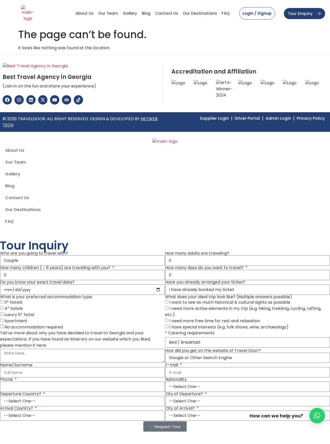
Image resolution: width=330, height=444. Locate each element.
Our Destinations (200, 13)
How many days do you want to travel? (205, 268)
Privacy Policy (311, 118)
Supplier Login (214, 118)
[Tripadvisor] (66, 99)
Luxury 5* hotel (19, 315)
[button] (317, 415)
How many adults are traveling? (197, 253)
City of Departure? (184, 394)
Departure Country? (21, 394)
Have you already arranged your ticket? (205, 282)
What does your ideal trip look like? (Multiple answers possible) (228, 297)
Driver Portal (247, 118)
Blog (146, 13)
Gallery (130, 13)
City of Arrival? (180, 408)
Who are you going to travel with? (34, 253)
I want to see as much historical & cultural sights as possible (229, 302)
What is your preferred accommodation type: (46, 297)
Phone (7, 379)
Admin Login (278, 118)
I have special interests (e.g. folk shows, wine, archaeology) (228, 327)
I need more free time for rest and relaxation (214, 321)
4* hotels (13, 308)
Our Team (108, 13)
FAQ (225, 13)
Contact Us (166, 13)
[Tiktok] (78, 99)
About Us (85, 13)
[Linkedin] (31, 99)
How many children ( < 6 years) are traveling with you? (55, 268)
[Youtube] (54, 99)
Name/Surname (16, 365)
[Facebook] (7, 99)
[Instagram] (19, 99)
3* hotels (13, 302)
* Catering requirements (189, 333)
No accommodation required (33, 327)
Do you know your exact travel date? (37, 282)
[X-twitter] (42, 99)
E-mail (172, 365)
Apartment (15, 321)
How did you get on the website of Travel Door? (213, 351)
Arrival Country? (17, 408)
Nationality (176, 379)
